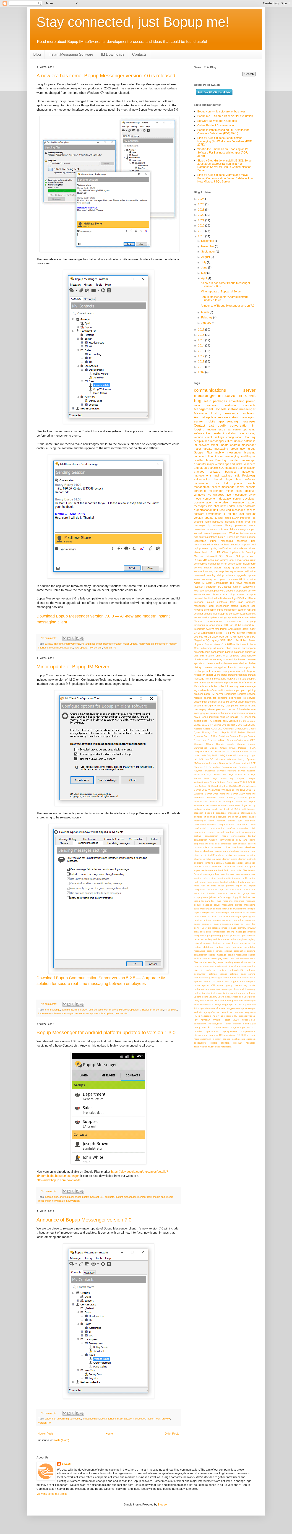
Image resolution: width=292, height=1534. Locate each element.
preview (166, 1418)
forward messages (204, 874)
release (198, 697)
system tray (241, 985)
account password (215, 590)
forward (252, 870)
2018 (201, 236)
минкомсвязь (234, 621)
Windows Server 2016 (206, 793)
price (202, 931)
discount (230, 521)
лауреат (205, 1019)
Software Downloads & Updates (217, 120)
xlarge (218, 1004)
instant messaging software (221, 678)
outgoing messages (222, 920)
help (244, 671)
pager (197, 924)
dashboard (237, 847)
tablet (253, 985)
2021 (201, 220)
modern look (56, 647)
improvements (72, 643)
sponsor (198, 981)
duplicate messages (224, 863)
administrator (200, 801)
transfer (206, 993)
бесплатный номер (216, 1008)
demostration (231, 663)
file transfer (213, 433)
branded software (207, 471)
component (210, 498)
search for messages (236, 529)
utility (196, 1000)
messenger (161, 643)
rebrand (251, 609)
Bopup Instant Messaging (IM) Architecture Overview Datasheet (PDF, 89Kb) (223, 131)
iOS (239, 598)
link (227, 686)
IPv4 (226, 632)
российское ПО (203, 720)
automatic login (202, 652)
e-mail (239, 521)
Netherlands (212, 763)
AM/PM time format (216, 629)
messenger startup (227, 605)
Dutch (207, 736)
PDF (253, 763)
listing (197, 901)
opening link (249, 916)
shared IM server (227, 701)
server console (246, 487)
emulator (217, 866)
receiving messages (232, 510)
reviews (225, 544)
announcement (91, 1418)
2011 (201, 361)
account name (202, 521)
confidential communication (209, 828)
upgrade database (238, 617)
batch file (217, 809)
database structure (239, 851)
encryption (220, 667)
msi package (223, 475)
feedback (218, 870)
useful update (225, 996)
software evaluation (239, 613)
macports (227, 901)
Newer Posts (45, 1433)
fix (207, 671)
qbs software (249, 935)
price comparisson (215, 931)
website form (248, 709)
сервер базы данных (225, 720)
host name (213, 882)
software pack (238, 974)
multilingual (248, 456)
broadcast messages (227, 813)
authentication (247, 467)
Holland (209, 751)
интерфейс (204, 1016)
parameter (207, 924)
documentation (203, 502)
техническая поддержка (207, 1046)
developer (249, 498)
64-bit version (247, 579)
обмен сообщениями (206, 717)
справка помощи (231, 1043)
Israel (253, 751)
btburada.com (248, 813)
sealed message (217, 954)
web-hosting (226, 1000)
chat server (235, 560)
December (208, 240)
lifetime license (202, 686)
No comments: (49, 638)
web (217, 1000)
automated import (246, 801)
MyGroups (199, 763)
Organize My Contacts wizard (234, 763)
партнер (224, 717)
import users (213, 674)
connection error (217, 563)
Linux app (242, 755)
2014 (201, 345)
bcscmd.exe (220, 594)
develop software (212, 859)
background (217, 652)
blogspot (198, 813)
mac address (247, 602)
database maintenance (215, 851)
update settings (218, 617)
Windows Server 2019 (232, 793)
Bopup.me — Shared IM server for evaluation (225, 116)
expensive (199, 870)
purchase (235, 935)
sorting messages (212, 977)
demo (202, 663)
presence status (245, 525)
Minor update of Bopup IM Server (72, 666)
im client (58, 643)
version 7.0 (110, 647)
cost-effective (240, 843)
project (225, 935)
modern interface (207, 690)
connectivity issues (234, 659)
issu (253, 893)
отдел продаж (230, 1027)
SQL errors (220, 778)
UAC (229, 640)
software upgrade (236, 575)
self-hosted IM (237, 697)
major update (130, 643)
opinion (198, 920)
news (253, 912)
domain (208, 667)
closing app (235, 820)
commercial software (205, 824)
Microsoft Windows (226, 759)
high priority (200, 882)
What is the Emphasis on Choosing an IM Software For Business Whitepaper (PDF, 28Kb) (222, 152)
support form (238, 981)
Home (109, 1433)
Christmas (228, 728)
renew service (248, 943)
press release (229, 928)
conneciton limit (246, 828)
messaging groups (232, 905)
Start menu (233, 782)
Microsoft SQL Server (220, 556)
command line (203, 456)
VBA (205, 560)
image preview (226, 885)
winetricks (205, 1004)
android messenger (70, 1196)
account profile (247, 797)
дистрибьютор (212, 1012)
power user (200, 928)
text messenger (224, 989)
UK (208, 786)
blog (232, 594)
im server (158, 1009)
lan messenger (214, 441)
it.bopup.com (201, 897)
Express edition (216, 740)
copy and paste (246, 840)
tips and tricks (233, 464)
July (204, 262)
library (228, 525)
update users (201, 996)
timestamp (250, 989)
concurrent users (246, 824)
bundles (198, 816)
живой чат (228, 1012)
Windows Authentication (242, 533)
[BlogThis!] (69, 638)
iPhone (252, 598)
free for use (227, 874)
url (208, 709)
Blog (37, 54)
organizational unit (206, 510)
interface (111, 1418)
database (250, 441)
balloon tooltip (202, 809)
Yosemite (211, 797)
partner (242, 609)
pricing (252, 690)
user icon (238, 996)
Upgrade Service (203, 644)
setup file (223, 613)
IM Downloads (112, 54)
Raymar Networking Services (210, 770)
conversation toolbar (243, 836)
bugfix (85, 1196)
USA (236, 640)
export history (222, 567)
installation (236, 889)
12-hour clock (223, 517)
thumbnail (239, 989)
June (204, 267)
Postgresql (249, 475)
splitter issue (249, 977)
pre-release (214, 928)
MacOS (209, 759)
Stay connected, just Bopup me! (132, 22)
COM (213, 728)
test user (210, 989)
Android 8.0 (234, 629)
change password (216, 816)
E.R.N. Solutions (220, 736)
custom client (201, 847)
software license (218, 974)
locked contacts (217, 602)
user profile (250, 996)
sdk (237, 475)
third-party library (214, 705)
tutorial (243, 705)
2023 (201, 209)
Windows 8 (249, 586)
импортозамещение (205, 579)
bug (197, 400)
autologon (228, 801)
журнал (239, 1012)
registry (252, 939)
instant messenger (91, 643)
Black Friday (249, 629)
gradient (228, 878)
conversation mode (216, 836)
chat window (248, 655)
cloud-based (201, 659)
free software (243, 874)
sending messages (241, 421)
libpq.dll (237, 897)
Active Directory (216, 460)
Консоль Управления (244, 1004)
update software (247, 993)
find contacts (230, 870)
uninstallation (240, 548)
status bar (209, 981)
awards (224, 560)
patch (244, 690)
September (208, 251)
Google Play (203, 452)
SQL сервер (237, 778)
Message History (207, 413)
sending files (210, 613)
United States (248, 640)
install (224, 674)
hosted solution (228, 882)
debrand (198, 598)
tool (254, 544)
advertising (63, 1418)
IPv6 (232, 632)
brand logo (223, 479)
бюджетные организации (241, 1008)
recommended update (206, 544)
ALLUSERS (249, 725)
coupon (251, 594)
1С (240, 721)
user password (218, 709)
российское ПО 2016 (235, 1035)
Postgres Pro (248, 517)
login (232, 602)
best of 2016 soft (235, 809)
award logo (241, 805)
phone (238, 483)
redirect (234, 939)
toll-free (232, 514)
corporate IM (201, 843)
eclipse (240, 863)
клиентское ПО (229, 1016)
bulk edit (199, 655)
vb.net (252, 548)
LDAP (235, 517)
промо (222, 579)
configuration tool (98, 1009)
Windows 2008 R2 (246, 790)
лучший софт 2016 (226, 1019)
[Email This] (64, 638)
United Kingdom (219, 786)
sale (228, 947)
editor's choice (202, 866)
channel (210, 655)
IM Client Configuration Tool (218, 582)
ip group (243, 893)
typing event (201, 548)
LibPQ (222, 755)
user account (247, 514)
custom (252, 843)
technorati (199, 989)
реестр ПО (236, 717)
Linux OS (231, 755)
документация (208, 713)
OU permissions (246, 556)
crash (232, 537)
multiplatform (239, 908)
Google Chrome (236, 744)
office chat (216, 916)
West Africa (214, 790)
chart (219, 655)
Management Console (210, 409)
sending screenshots (235, 962)
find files (242, 870)
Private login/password (215, 533)
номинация (249, 1023)
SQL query (212, 640)
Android (199, 417)
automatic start (226, 805)
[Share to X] (73, 638)
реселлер (250, 717)
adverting (50, 1418)
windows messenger (245, 1000)
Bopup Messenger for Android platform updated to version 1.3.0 (105, 1032)
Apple (197, 582)
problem (198, 694)
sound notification (232, 977)
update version (217, 417)
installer (211, 893)
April (204, 278)
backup (252, 805)
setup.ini (199, 441)
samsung (237, 947)
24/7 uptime (214, 725)
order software (246, 506)
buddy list (250, 652)
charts (240, 594)
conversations (226, 840)
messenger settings (210, 908)
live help (222, 483)
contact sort (233, 832)
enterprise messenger (230, 502)
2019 (201, 231)
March (205, 312)
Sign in (237, 586)
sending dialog (215, 575)
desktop (242, 855)
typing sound (230, 993)
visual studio (207, 1000)
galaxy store (209, 878)
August (206, 257)
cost (211, 843)
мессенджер (215, 1023)
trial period (232, 705)
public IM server (213, 694)
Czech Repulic (221, 732)
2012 (201, 356)
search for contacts (215, 697)
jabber (212, 897)
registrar (243, 939)
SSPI (223, 640)
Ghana (210, 744)
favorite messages (239, 667)
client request (217, 820)
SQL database (228, 467)
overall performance (245, 920)
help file (251, 671)
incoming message (213, 571)
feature (209, 870)
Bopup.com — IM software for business (221, 111)
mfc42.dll (227, 908)
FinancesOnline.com (237, 740)
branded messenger (242, 460)
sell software (242, 958)
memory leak (144, 1196)
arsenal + (215, 801)
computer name (226, 824)
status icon (223, 981)
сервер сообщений (234, 1039)
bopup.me (217, 521)
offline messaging (221, 540)
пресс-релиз (212, 1031)
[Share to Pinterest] (82, 638)
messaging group (226, 448)
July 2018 (212, 755)
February (207, 317)
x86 (212, 1004)
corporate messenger (208, 490)
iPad (244, 598)
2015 (201, 340)
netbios (222, 690)
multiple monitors (230, 912)
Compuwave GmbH (245, 728)
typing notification (221, 548)
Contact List (96, 1196)
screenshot (239, 951)
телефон (251, 1043)
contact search (216, 832)
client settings (52, 1009)
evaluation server (233, 866)
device (243, 663)
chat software (231, 655)
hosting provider (247, 882)
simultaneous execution (243, 966)
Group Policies (237, 748)
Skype (213, 782)
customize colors (220, 847)
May (204, 273)
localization (200, 540)
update (252, 575)
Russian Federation (205, 586)
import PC (241, 885)
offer (196, 916)
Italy (203, 755)
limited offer (217, 686)
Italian (197, 755)
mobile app (159, 1196)
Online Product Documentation (216, 125)
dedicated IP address (212, 855)
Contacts (139, 54)
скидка (213, 1043)
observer (250, 490)
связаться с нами (210, 1039)
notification (250, 571)
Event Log (200, 740)
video (253, 617)
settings (212, 701)
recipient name (221, 939)
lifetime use (249, 897)
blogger (252, 809)
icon (102, 1418)
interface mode (227, 893)
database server (230, 498)
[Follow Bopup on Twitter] (214, 94)
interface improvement (226, 682)
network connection (205, 609)
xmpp (225, 1004)
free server (215, 671)
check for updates (238, 816)
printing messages (236, 931)
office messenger (227, 609)
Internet (244, 751)
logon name (236, 571)
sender (203, 962)
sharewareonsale (212, 966)
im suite (211, 885)
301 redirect (228, 725)
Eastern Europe (238, 736)
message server (211, 905)
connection (200, 832)
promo (251, 401)
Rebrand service (236, 770)
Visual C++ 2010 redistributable (231, 644)
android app (51, 1196)
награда (251, 713)
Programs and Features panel (239, 767)
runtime (220, 947)
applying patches (208, 537)
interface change (112, 643)
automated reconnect (205, 805)
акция (201, 1008)
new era (68, 647)
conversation (239, 425)
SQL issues (225, 586)
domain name (229, 859)
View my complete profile (52, 1493)
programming (214, 935)
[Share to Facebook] (77, 638)
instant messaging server (68, 1013)
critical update (234, 441)
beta (220, 537)
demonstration (214, 663)
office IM (205, 916)
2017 (201, 329)
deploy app (231, 855)
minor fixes (234, 490)
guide (253, 878)
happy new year (232, 671)
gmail (220, 878)
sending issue (215, 962)
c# (204, 816)
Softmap (221, 782)
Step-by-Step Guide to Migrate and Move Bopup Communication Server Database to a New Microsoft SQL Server (225, 178)
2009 (201, 372)
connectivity (215, 659)
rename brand (230, 943)
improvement (45, 1013)
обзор (197, 1027)
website (230, 405)
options (207, 920)
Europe (252, 736)
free (217, 874)
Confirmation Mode (211, 632)
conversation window (205, 840)
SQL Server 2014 (239, 774)
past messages (222, 924)
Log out (198, 636)
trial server (216, 993)
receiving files (246, 540)
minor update (106, 1013)
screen (210, 951)
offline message (232, 916)
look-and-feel (208, 901)
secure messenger (223, 487)
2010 (201, 367)
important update (218, 889)
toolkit (205, 617)
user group (248, 448)
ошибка (198, 1031)
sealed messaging (237, 954)
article (214, 467)
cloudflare (250, 820)
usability (213, 996)
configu (231, 828)
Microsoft (199, 556)
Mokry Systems (247, 759)
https (196, 885)
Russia (198, 560)
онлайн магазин (211, 1027)
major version (146, 643)
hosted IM (199, 674)
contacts (109, 1196)
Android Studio (202, 728)
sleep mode (244, 701)
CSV (220, 728)
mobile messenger (228, 452)
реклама (233, 579)
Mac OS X (225, 636)
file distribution (211, 598)
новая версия (233, 1023)
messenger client (204, 605)
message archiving (240, 413)
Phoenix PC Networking (207, 767)
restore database (204, 947)
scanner (198, 613)
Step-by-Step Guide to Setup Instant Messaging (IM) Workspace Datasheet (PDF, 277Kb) (224, 141)
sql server (234, 429)
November (208, 246)
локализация (214, 621)
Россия (198, 621)
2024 (201, 204)
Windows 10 (228, 790)
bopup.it (209, 813)
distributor (200, 464)
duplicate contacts (203, 863)
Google (220, 744)
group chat (239, 567)
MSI (201, 759)
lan (227, 571)
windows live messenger (230, 494)
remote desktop (212, 943)
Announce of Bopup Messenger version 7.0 (83, 1220)
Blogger (162, 1504)
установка (226, 1046)
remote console (214, 529)
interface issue (247, 682)
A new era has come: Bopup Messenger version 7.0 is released (105, 75)
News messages (246, 582)
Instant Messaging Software (71, 54)
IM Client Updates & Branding (135, 1009)
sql (254, 437)
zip (230, 1004)
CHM (197, 632)
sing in (198, 970)
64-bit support (242, 625)
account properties (236, 590)
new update (81, 647)
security (235, 544)
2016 (201, 334)
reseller (198, 460)
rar (195, 939)
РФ (195, 1008)
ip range (251, 537)
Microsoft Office (242, 636)
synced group (224, 985)
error (247, 521)
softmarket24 (236, 970)
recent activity (205, 939)
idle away (241, 537)
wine (196, 1004)
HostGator (220, 751)
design (207, 567)
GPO (253, 740)
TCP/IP (243, 782)
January (206, 323)
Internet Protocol (246, 632)
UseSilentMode (237, 786)
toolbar (197, 993)
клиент (215, 1016)
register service (246, 694)
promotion (199, 529)
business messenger (240, 471)
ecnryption (250, 863)
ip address (215, 525)
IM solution (233, 751)
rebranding (230, 694)
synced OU (208, 985)
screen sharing (224, 951)
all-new (49, 643)
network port (233, 690)
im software (170, 1009)
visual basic (201, 552)
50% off (228, 625)
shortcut (226, 966)
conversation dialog (239, 563)
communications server (74, 1009)
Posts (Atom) (61, 1440)
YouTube (199, 590)
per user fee (248, 924)
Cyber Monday (202, 732)
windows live (202, 494)
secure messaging (212, 958)
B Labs (66, 1463)
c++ (226, 537)
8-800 (239, 725)
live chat (213, 506)
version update (203, 517)
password (199, 575)
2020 (201, 225)
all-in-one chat (222, 648)
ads (196, 537)
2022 (201, 214)
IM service (249, 464)
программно (230, 1031)
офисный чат (248, 1027)
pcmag (235, 924)
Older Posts (172, 1433)
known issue (215, 429)
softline (223, 970)
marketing (239, 901)
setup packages (215, 401)
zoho (196, 713)
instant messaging (227, 456)
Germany (198, 744)
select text (229, 958)
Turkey (202, 786)
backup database (234, 652)
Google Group (218, 748)
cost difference (223, 843)
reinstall (198, 943)
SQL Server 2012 (217, 774)
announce (75, 1418)
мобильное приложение (231, 713)
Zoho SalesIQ (227, 797)
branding (250, 452)
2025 (201, 199)
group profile (241, 878)
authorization (202, 479)
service (251, 510)
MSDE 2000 (211, 636)
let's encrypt (224, 897)
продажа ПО (216, 1035)
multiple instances (211, 912)
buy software (246, 479)
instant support (247, 678)
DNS (233, 732)
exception (250, 866)
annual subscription (244, 648)
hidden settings (228, 598)
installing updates (237, 674)
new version (95, 647)
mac (219, 901)
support (246, 544)
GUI (213, 552)
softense (211, 970)
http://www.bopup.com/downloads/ (58, 1180)
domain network (247, 859)
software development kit (210, 514)
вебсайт (198, 1012)
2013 (201, 351)
